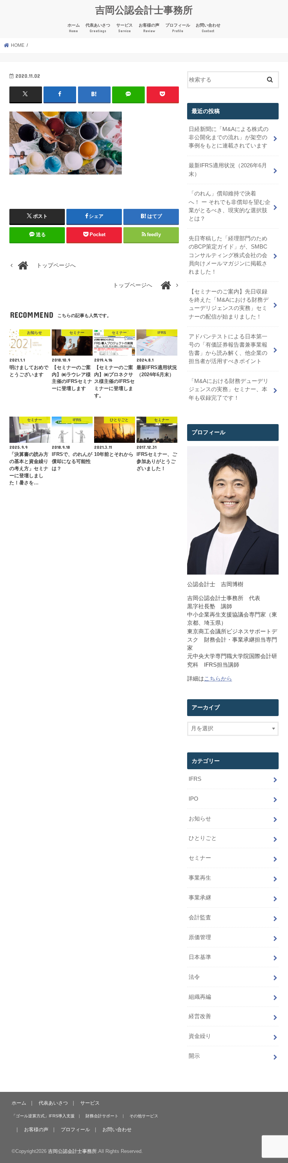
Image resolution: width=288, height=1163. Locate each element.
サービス (124, 28)
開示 (194, 1056)
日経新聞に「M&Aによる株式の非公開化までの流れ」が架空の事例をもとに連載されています (228, 137)
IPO (193, 799)
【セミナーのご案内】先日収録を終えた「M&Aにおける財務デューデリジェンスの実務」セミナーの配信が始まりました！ (228, 304)
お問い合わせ (208, 28)
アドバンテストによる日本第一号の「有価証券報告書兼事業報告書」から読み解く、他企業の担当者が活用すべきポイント (228, 349)
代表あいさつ (98, 28)
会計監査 (200, 917)
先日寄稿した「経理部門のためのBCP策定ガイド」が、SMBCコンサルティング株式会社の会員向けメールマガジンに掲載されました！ (228, 255)
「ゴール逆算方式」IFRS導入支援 (43, 1116)
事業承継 (200, 898)
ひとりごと (203, 838)
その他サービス (143, 1116)
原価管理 (200, 937)
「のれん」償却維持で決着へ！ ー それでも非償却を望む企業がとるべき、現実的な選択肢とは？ (229, 206)
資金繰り (200, 1036)
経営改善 (200, 1016)
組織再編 (200, 997)
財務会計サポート (102, 1116)
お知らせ (200, 819)
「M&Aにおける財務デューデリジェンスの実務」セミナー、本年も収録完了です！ (228, 389)
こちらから (218, 679)
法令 (194, 977)
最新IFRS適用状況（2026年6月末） (228, 169)
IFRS (195, 779)
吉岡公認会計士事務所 (144, 9)
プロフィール (177, 28)
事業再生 (200, 878)
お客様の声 (149, 28)
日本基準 (200, 957)
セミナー (200, 858)
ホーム (74, 28)
